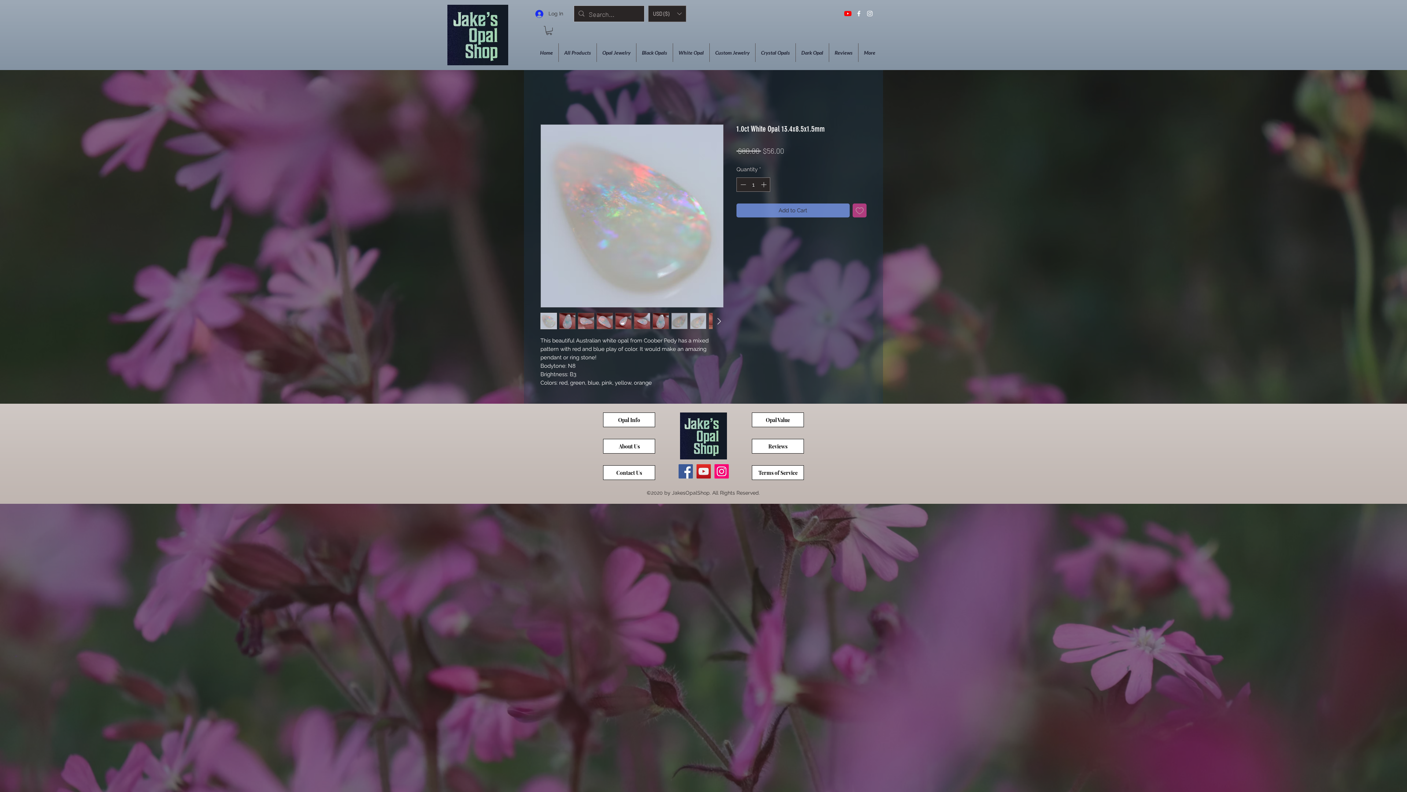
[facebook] (859, 13)
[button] (667, 14)
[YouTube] (848, 13)
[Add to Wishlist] (860, 210)
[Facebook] (686, 471)
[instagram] (870, 13)
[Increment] (764, 184)
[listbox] (667, 14)
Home (547, 96)
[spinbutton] (753, 184)
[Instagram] (721, 471)
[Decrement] (742, 184)
